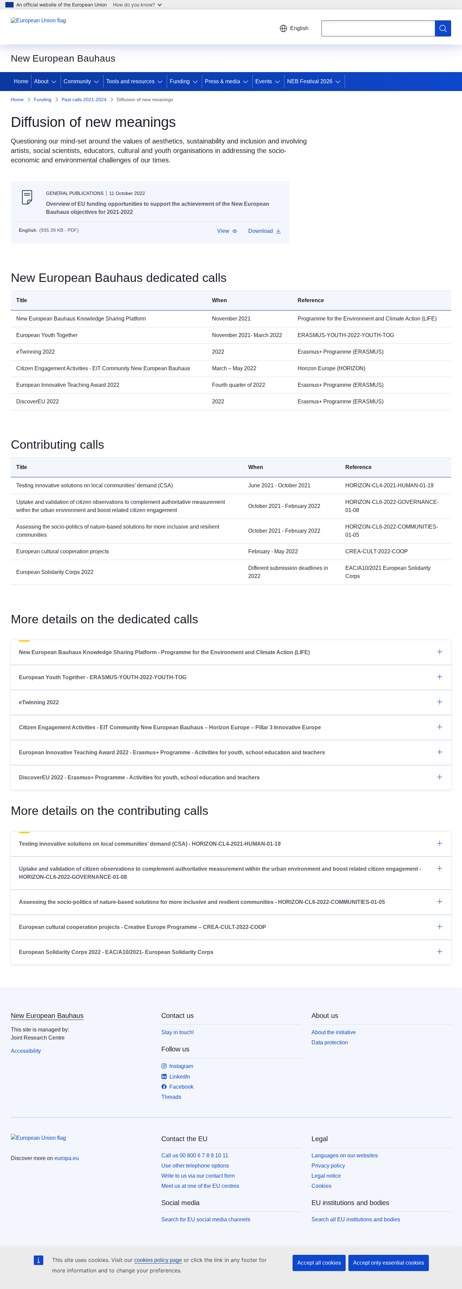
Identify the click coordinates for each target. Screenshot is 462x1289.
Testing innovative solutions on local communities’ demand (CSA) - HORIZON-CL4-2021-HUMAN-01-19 (150, 844)
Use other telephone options (195, 1166)
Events (263, 81)
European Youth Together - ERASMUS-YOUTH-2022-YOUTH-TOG (102, 677)
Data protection (329, 1042)
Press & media (222, 81)
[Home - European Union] (38, 27)
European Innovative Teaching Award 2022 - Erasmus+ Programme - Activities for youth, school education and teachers (172, 752)
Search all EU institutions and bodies (355, 1219)
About (41, 81)
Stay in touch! (177, 1032)
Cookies (321, 1186)
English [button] (299, 28)
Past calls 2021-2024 (84, 99)
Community (77, 81)
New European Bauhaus (47, 1015)
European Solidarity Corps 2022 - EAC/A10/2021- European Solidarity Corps (116, 952)
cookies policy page (158, 1260)
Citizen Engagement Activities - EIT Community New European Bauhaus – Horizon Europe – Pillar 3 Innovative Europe (170, 727)
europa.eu (66, 1158)
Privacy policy (328, 1166)
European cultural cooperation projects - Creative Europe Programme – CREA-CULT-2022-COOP (142, 927)
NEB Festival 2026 (309, 81)
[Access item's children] (55, 81)
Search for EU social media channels (205, 1219)
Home (21, 81)
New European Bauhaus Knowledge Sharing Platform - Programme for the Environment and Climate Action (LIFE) (164, 652)
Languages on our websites (344, 1155)
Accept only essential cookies (388, 1263)
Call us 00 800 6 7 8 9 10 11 (194, 1155)
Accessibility (26, 1051)
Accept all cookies (319, 1263)
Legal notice (326, 1176)
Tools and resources (130, 81)
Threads (171, 1097)
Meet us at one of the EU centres (200, 1186)
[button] (227, 231)
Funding (180, 81)
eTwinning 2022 (39, 702)
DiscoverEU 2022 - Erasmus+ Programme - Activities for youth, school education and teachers (139, 777)
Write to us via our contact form (198, 1176)
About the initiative (333, 1032)
